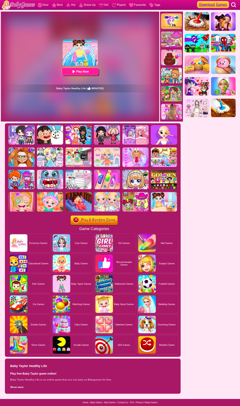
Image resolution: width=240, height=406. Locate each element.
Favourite (140, 4)
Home (85, 402)
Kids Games (110, 402)
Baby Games (151, 402)
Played (121, 4)
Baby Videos (96, 402)
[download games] (213, 1)
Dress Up (90, 4)
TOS (132, 402)
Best (60, 4)
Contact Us (122, 402)
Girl (106, 4)
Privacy (139, 402)
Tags (157, 4)
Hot (73, 4)
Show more (17, 387)
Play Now (82, 71)
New (45, 4)
